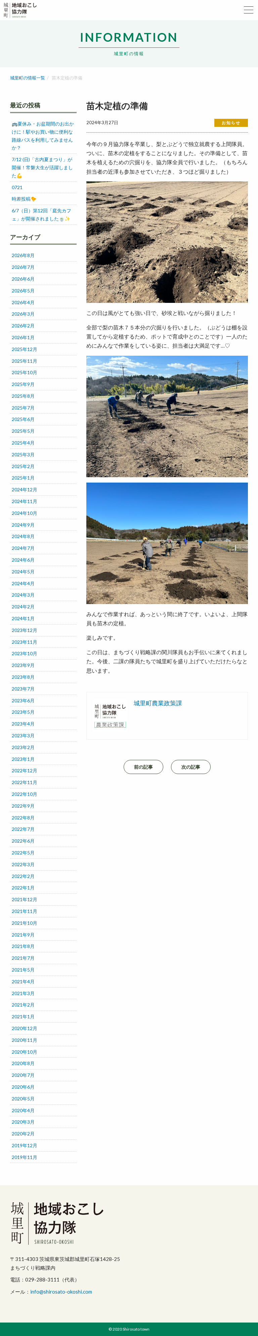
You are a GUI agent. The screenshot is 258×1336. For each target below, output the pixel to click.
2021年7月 (23, 958)
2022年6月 (23, 841)
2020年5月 (23, 1098)
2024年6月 (23, 560)
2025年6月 (23, 419)
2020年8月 (23, 1063)
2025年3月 (23, 454)
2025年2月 (23, 466)
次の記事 (190, 767)
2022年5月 (23, 852)
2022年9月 (23, 806)
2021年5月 (23, 970)
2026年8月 (23, 255)
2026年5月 (23, 290)
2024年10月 (24, 513)
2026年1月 (23, 337)
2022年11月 (24, 782)
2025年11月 (24, 361)
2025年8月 (23, 396)
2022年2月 (23, 876)
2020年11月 (24, 1040)
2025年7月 (23, 408)
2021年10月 (24, 923)
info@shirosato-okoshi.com (61, 1292)
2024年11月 (24, 501)
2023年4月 (23, 724)
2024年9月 (23, 525)
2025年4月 (23, 443)
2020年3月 (23, 1122)
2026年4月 (23, 302)
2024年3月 (23, 595)
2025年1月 (23, 478)
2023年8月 (23, 677)
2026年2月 (23, 325)
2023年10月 (24, 653)
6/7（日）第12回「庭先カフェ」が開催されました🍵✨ (41, 214)
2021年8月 (23, 946)
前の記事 (143, 767)
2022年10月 (24, 794)
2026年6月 (23, 279)
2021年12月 (24, 899)
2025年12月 (24, 349)
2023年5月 (23, 712)
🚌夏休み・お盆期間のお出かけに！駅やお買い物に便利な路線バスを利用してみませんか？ (43, 135)
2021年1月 (23, 1016)
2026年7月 (23, 267)
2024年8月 (23, 536)
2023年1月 (23, 759)
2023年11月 (24, 642)
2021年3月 (23, 993)
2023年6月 (23, 700)
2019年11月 (24, 1157)
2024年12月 (24, 489)
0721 (17, 187)
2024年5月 (23, 571)
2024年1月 (23, 618)
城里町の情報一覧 (27, 77)
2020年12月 (24, 1028)
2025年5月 (23, 431)
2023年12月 (24, 630)
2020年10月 (24, 1052)
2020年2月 (23, 1133)
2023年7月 (23, 689)
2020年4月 (23, 1110)
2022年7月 (23, 829)
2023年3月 (23, 735)
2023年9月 (23, 665)
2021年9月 (23, 935)
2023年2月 (23, 747)
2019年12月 (24, 1145)
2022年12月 (24, 770)
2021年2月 (23, 1005)
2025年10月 (24, 372)
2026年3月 (23, 314)
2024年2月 (23, 606)
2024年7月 (23, 548)
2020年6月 (23, 1087)
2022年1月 (23, 887)
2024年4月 (23, 583)
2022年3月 (23, 864)
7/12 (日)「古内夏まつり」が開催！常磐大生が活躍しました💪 (42, 167)
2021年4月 (23, 981)
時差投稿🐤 (24, 199)
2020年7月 (23, 1075)
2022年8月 (23, 817)
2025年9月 (23, 384)
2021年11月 (24, 911)
